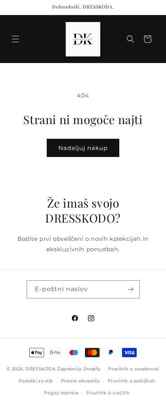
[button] (15, 39)
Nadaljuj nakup (83, 148)
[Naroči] (130, 289)
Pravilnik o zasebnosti (133, 369)
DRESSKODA (40, 369)
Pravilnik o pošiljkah (131, 380)
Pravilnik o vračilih (107, 392)
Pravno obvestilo (80, 380)
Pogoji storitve (61, 392)
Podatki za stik (36, 380)
